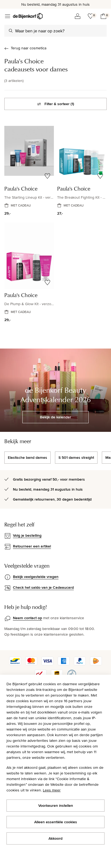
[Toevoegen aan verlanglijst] (47, 176)
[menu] (7, 16)
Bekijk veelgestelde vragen (35, 576)
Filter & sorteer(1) (59, 103)
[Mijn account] (77, 16)
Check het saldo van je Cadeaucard (43, 587)
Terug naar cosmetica (28, 48)
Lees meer (52, 790)
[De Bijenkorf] (28, 16)
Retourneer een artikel (32, 546)
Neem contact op (27, 618)
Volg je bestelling (27, 535)
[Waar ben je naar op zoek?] (10, 30)
